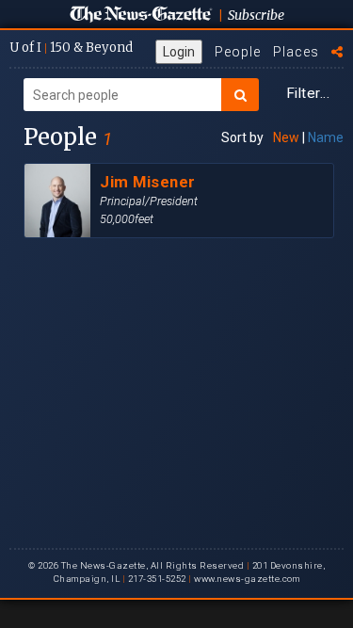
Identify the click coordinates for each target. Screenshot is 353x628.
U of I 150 (71, 48)
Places (296, 51)
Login (179, 51)
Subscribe (256, 15)
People (238, 51)
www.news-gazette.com (246, 578)
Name (326, 137)
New (286, 137)
